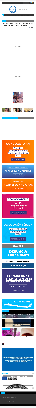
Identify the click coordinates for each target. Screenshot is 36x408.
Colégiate (22, 15)
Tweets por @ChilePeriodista (6, 295)
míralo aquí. (17, 61)
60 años (24, 15)
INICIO (3, 393)
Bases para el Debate (4, 17)
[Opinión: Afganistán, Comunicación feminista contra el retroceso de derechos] (3, 344)
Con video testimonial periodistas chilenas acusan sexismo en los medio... (17, 114)
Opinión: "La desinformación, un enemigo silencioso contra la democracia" (14, 336)
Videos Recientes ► (5, 311)
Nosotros (5, 15)
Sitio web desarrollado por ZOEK (9, 401)
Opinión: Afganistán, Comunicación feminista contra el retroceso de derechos (16, 343)
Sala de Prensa (27, 15)
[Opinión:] (18, 332)
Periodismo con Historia (17, 15)
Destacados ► (5, 373)
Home (3, 15)
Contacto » (33, 393)
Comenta (10, 118)
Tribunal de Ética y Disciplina (10, 15)
